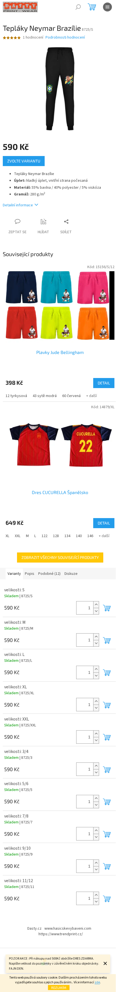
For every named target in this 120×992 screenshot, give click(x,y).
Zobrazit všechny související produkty (60, 557)
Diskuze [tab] (71, 574)
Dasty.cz (34, 928)
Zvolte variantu (23, 161)
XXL (17, 536)
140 (79, 536)
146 (90, 536)
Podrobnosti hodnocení (65, 37)
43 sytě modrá (45, 396)
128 (56, 536)
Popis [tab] (29, 574)
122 (44, 536)
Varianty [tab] (14, 574)
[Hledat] (78, 7)
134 (67, 536)
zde (97, 982)
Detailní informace (18, 205)
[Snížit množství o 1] (96, 611)
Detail (104, 383)
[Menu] (107, 7)
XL (7, 536)
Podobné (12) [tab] (49, 574)
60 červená (71, 396)
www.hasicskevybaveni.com (67, 928)
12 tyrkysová (16, 396)
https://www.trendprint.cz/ (61, 934)
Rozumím (58, 987)
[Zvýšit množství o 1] (96, 604)
